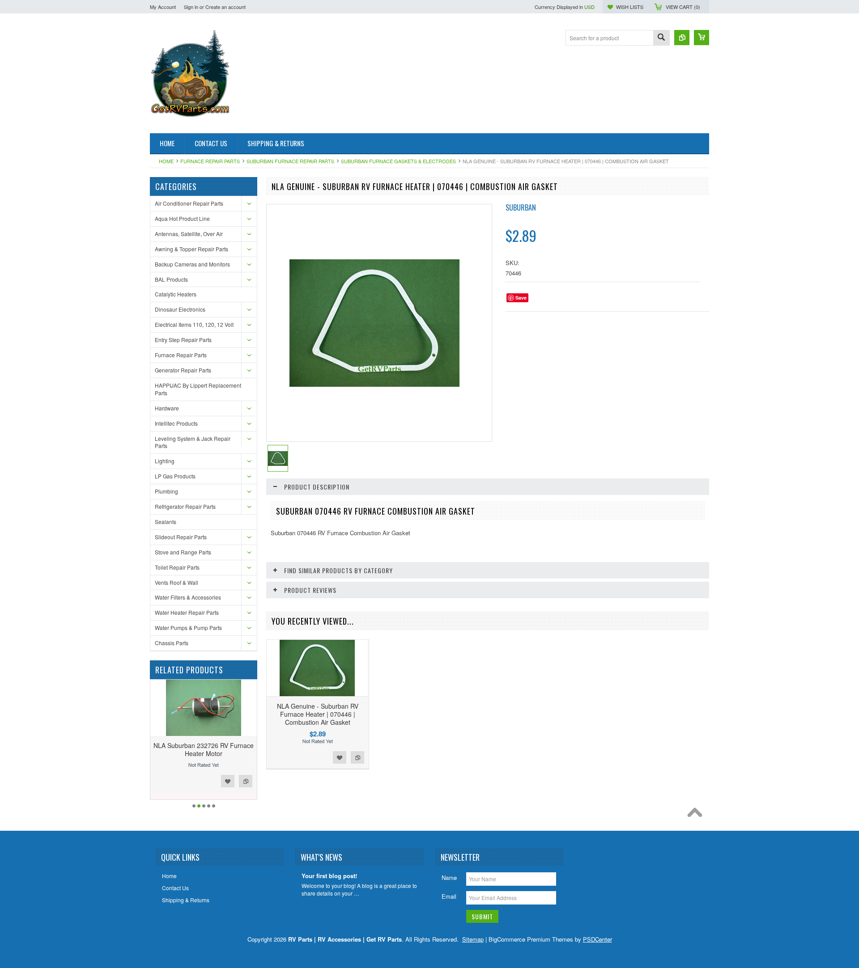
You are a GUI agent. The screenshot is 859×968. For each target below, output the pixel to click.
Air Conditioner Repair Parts (189, 203)
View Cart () (683, 6)
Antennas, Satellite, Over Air (189, 233)
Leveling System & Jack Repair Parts (192, 442)
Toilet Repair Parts (177, 567)
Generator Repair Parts (183, 370)
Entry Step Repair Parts (183, 339)
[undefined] (374, 384)
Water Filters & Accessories (188, 597)
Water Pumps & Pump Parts (188, 627)
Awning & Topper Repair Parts (191, 249)
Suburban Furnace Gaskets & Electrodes (398, 161)
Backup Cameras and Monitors (192, 264)
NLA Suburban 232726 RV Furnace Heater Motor (203, 749)
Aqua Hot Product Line (182, 218)
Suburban (521, 207)
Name (449, 877)
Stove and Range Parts (183, 552)
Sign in (191, 6)
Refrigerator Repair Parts (185, 506)
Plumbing (166, 491)
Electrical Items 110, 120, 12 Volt (194, 324)
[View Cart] (701, 37)
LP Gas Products (175, 476)
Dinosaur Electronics (180, 309)
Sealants (165, 521)
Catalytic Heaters (175, 294)
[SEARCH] (661, 38)
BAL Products (171, 279)
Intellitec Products (176, 423)
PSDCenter (597, 939)
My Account (163, 6)
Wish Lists (629, 6)
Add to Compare (245, 781)
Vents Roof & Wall (176, 582)
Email (449, 896)
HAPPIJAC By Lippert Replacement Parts (198, 389)
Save (521, 297)
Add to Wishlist (227, 781)
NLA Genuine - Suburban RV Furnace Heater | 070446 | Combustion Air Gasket (317, 714)
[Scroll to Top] (697, 814)
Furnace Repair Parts (210, 161)
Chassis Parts (171, 643)
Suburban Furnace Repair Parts (290, 161)
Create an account (225, 6)
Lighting (164, 461)
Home (166, 161)
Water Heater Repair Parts (187, 612)
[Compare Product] (681, 37)
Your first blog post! (329, 876)
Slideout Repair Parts (181, 537)
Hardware (167, 408)
